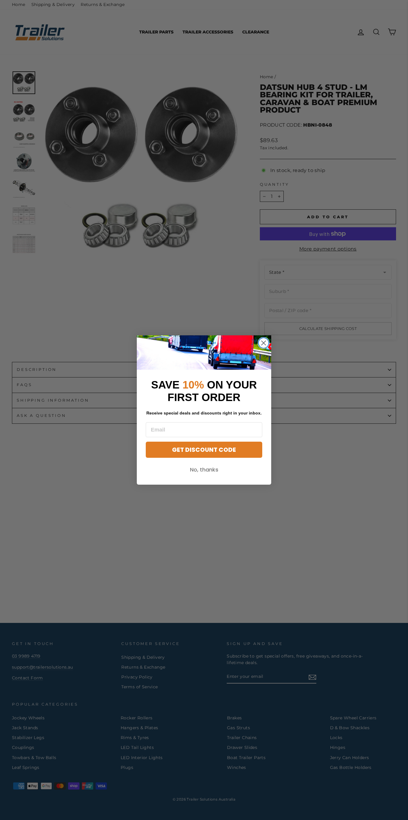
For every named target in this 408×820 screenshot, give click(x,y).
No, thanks (204, 469)
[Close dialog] (263, 343)
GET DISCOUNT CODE (204, 450)
